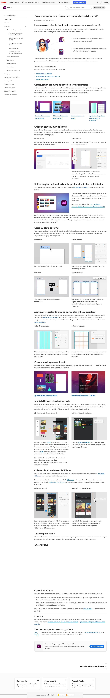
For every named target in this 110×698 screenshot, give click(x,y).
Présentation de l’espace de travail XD (48, 76)
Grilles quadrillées (39, 322)
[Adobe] (3, 2)
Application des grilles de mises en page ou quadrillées (97, 118)
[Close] (79, 694)
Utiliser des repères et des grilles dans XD (16, 39)
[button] (97, 2)
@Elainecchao (87, 609)
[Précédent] (52, 668)
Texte (41, 452)
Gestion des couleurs (42, 79)
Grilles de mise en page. (50, 317)
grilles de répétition (84, 442)
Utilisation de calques (14, 48)
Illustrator (85, 187)
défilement (70, 480)
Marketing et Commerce (48, 2)
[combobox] (78, 7)
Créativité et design (13, 2)
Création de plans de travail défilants (15, 44)
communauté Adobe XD (92, 632)
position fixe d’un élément (57, 482)
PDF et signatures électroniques (29, 2)
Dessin (49, 442)
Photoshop (76, 187)
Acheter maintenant (79, 2)
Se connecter (104, 2)
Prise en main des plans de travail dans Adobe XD (16, 34)
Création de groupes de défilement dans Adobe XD (15, 52)
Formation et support (63, 2)
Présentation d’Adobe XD (44, 74)
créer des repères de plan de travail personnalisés (63, 622)
